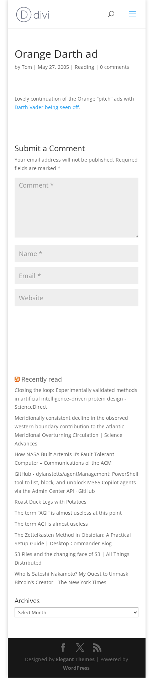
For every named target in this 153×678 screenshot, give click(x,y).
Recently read (41, 379)
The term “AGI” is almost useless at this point (68, 512)
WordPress (76, 667)
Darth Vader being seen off (47, 107)
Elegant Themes (75, 659)
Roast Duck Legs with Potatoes (50, 501)
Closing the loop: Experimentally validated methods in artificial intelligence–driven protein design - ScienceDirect (76, 399)
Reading (84, 66)
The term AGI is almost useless (51, 523)
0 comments (114, 66)
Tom (27, 66)
